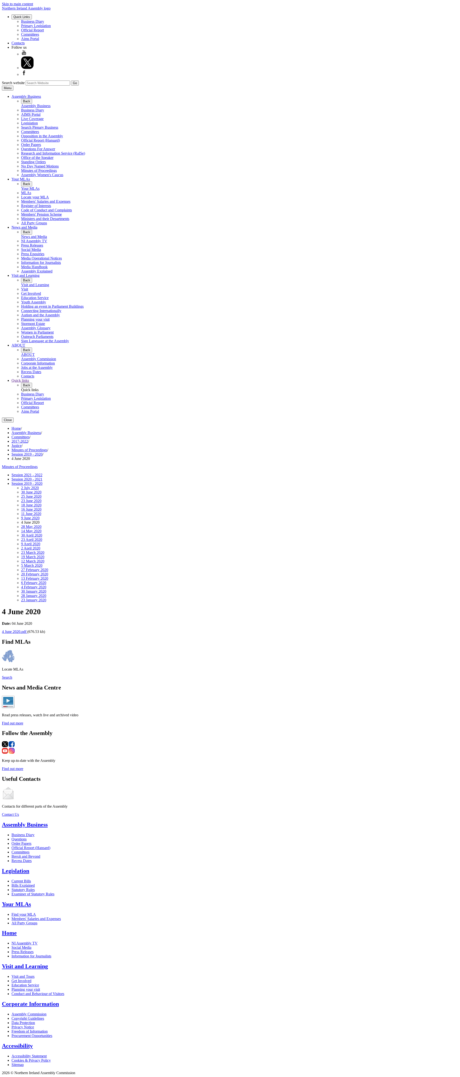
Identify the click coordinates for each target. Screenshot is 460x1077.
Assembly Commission (38, 359)
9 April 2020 (30, 544)
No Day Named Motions (40, 166)
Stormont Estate (33, 324)
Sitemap (18, 1065)
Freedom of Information (30, 1031)
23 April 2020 (31, 540)
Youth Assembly (33, 302)
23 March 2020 (32, 552)
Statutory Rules (23, 890)
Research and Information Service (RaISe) (53, 153)
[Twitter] (27, 68)
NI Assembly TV (34, 241)
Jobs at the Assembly (37, 367)
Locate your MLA (35, 197)
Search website (13, 83)
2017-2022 (20, 441)
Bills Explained (23, 885)
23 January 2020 (33, 600)
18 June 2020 (31, 505)
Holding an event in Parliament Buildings (52, 306)
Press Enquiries (32, 254)
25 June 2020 (31, 496)
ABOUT (18, 345)
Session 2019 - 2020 (27, 454)
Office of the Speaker (37, 158)
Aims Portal (30, 39)
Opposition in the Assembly (42, 136)
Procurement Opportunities (32, 1036)
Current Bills (21, 881)
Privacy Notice (23, 1027)
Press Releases (32, 245)
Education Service (35, 298)
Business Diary (32, 21)
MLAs (26, 193)
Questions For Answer (38, 149)
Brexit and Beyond (26, 856)
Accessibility (17, 1046)
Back (26, 101)
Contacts (18, 43)
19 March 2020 (32, 557)
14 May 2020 (31, 531)
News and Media (24, 227)
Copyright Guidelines (28, 1018)
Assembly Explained (36, 271)
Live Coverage (32, 119)
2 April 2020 (30, 548)
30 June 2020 (31, 492)
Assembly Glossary (36, 328)
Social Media (31, 250)
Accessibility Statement (29, 1056)
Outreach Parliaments (37, 337)
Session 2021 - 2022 (27, 475)
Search (7, 677)
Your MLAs (21, 179)
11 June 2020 (31, 514)
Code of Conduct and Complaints (46, 210)
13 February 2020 (34, 578)
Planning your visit (35, 319)
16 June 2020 (31, 509)
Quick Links (21, 17)
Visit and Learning (26, 275)
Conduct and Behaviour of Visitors (38, 994)
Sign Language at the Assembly (45, 341)
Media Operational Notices (41, 258)
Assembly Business (26, 96)
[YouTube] (24, 54)
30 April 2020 (31, 535)
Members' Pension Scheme (41, 214)
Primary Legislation (36, 26)
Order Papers (31, 145)
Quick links (20, 380)
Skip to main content (17, 4)
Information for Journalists (41, 263)
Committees (30, 34)
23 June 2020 (31, 501)
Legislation (29, 123)
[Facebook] (24, 74)
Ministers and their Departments (45, 219)
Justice (17, 446)
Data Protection (23, 1023)
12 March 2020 (32, 561)
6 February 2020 (33, 583)
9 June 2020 (30, 518)
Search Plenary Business (39, 127)
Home (16, 428)
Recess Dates (31, 372)
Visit (24, 289)
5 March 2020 (31, 565)
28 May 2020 (31, 527)
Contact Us (10, 814)
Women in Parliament (37, 332)
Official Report (32, 30)
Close (8, 420)
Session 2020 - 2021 (27, 479)
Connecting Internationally (41, 311)
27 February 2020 (34, 570)
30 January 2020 (33, 591)
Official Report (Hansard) (40, 140)
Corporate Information (38, 363)
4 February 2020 (33, 587)
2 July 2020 (30, 488)
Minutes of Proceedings (39, 170)
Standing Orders (33, 162)
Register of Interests (36, 206)
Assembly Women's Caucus (42, 175)
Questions (19, 839)
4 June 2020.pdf (14, 632)
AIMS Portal (30, 114)
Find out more (12, 723)
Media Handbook (34, 267)
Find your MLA (24, 914)
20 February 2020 (34, 574)
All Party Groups (34, 223)
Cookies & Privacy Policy (31, 1060)
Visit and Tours (23, 976)
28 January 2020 (33, 596)
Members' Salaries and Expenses (45, 201)
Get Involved (31, 293)
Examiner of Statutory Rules (33, 894)
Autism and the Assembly (40, 315)
